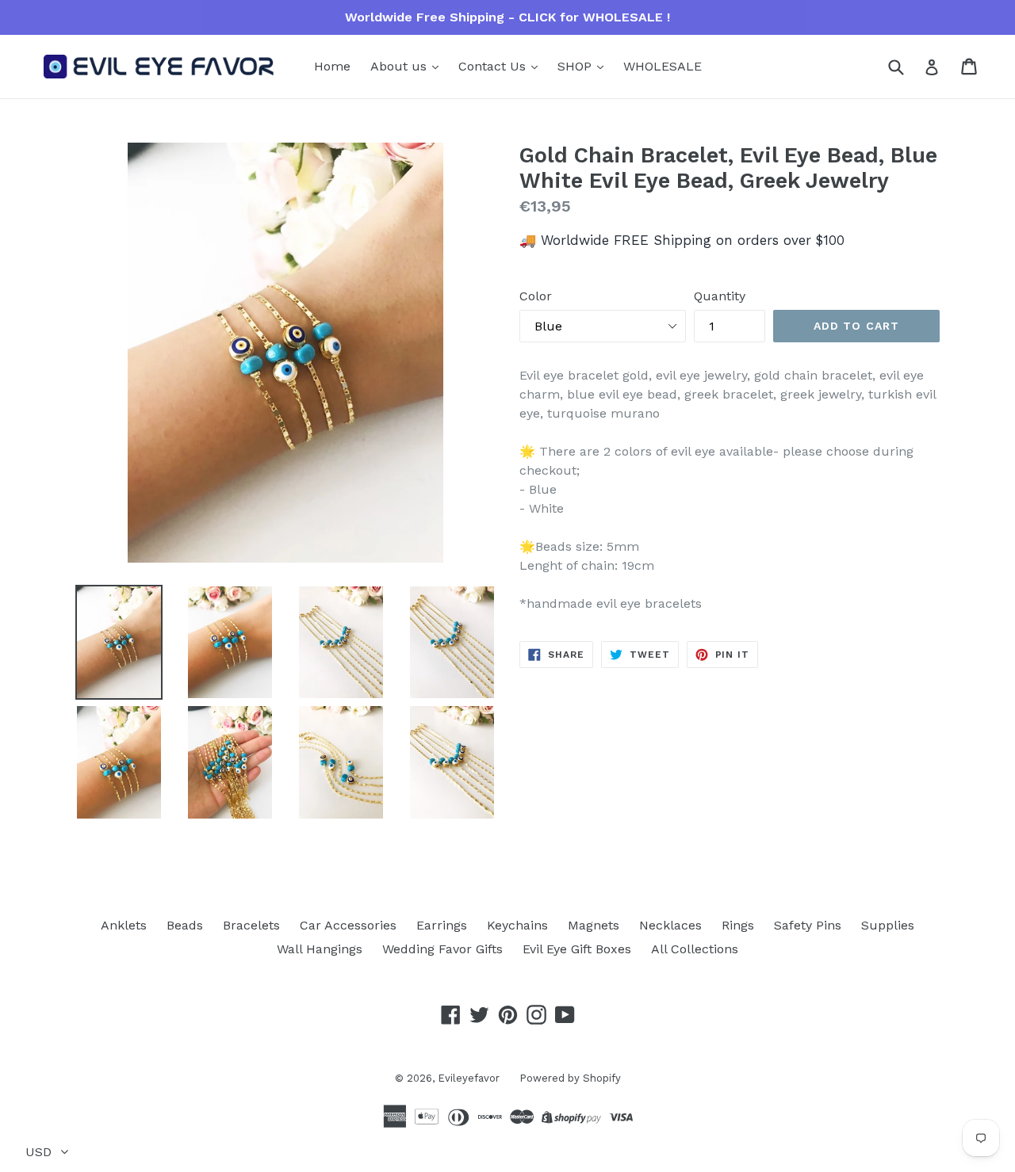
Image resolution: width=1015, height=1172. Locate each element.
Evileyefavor (469, 1078)
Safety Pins (807, 925)
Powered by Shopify (570, 1078)
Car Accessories (348, 925)
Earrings (441, 925)
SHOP (576, 66)
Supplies (887, 925)
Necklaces (670, 925)
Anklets (124, 925)
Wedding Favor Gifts (442, 948)
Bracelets (251, 925)
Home (332, 66)
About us (400, 66)
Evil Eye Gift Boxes (577, 948)
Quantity (719, 295)
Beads (185, 925)
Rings (738, 925)
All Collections (694, 948)
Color (535, 295)
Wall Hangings (319, 948)
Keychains (517, 925)
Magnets (593, 925)
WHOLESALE (662, 66)
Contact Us (494, 66)
